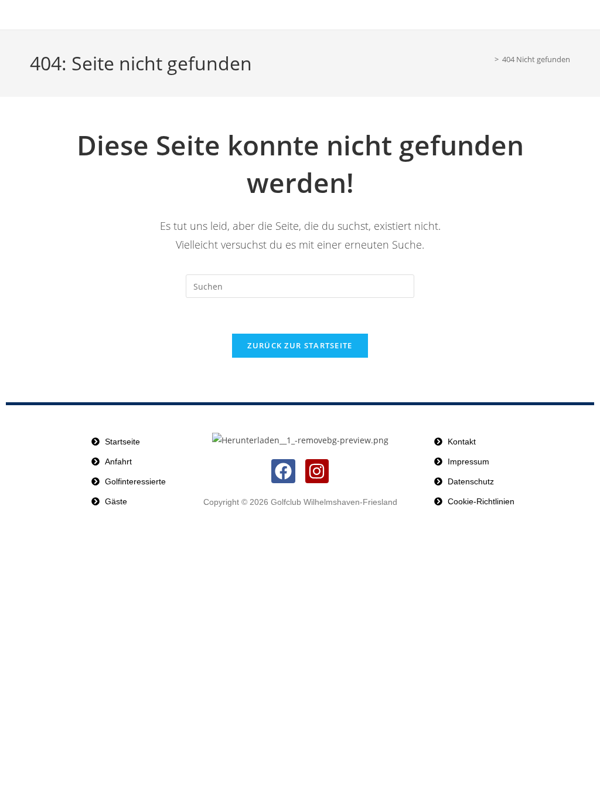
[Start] (485, 59)
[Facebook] (283, 471)
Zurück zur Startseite (299, 345)
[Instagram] (317, 471)
